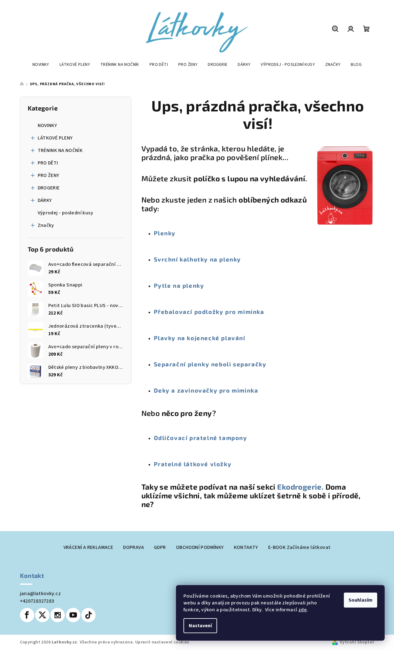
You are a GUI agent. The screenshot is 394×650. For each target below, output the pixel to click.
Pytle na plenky (179, 285)
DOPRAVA (133, 547)
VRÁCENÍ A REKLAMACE (88, 547)
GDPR (160, 547)
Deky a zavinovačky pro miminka (206, 390)
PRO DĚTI (48, 162)
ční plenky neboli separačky (221, 364)
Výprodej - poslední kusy (65, 212)
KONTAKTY (246, 547)
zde (302, 609)
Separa (165, 364)
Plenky (165, 233)
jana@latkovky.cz (40, 593)
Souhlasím (361, 600)
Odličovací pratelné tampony (200, 437)
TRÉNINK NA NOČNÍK (60, 150)
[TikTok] (88, 615)
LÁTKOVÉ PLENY (55, 137)
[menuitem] (40, 64)
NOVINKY (47, 125)
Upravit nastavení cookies (162, 642)
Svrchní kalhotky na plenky (197, 259)
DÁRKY (45, 200)
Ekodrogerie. (301, 486)
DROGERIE (49, 187)
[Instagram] (57, 615)
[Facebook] (27, 615)
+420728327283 (37, 601)
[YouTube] (73, 615)
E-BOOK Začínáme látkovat (299, 547)
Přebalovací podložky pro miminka (209, 311)
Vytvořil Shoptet (357, 642)
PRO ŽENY (48, 175)
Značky (46, 225)
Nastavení (200, 625)
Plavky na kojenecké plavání (199, 337)
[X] (42, 615)
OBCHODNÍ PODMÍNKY (200, 547)
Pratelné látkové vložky (193, 463)
